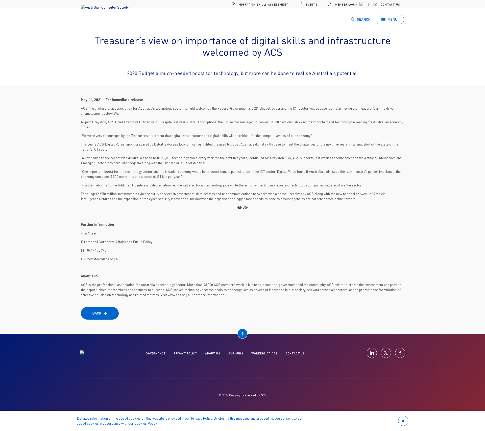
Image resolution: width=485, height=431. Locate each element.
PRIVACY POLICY (185, 353)
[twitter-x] (386, 353)
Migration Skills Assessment (263, 4)
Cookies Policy (145, 423)
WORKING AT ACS (264, 353)
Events (311, 4)
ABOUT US (212, 353)
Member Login (345, 4)
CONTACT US (295, 353)
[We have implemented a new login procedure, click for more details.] (360, 4)
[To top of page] (242, 334)
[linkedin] (372, 353)
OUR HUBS (235, 353)
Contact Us (390, 4)
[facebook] (400, 353)
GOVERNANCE (156, 353)
